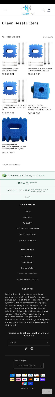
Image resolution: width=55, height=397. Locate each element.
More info (27, 197)
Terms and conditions (27, 274)
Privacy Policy (27, 256)
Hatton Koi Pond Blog (27, 240)
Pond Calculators (27, 234)
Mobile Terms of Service (27, 279)
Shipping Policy (27, 268)
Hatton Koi (30, 388)
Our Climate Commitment (27, 229)
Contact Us (27, 223)
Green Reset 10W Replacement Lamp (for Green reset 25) (40, 70)
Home (27, 211)
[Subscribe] (47, 343)
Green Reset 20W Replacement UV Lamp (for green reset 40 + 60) (14, 108)
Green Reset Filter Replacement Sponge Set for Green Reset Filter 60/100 (14, 147)
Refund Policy (28, 262)
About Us (27, 217)
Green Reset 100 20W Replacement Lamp (10, 70)
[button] (5, 10)
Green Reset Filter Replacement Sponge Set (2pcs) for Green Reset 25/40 (39, 108)
